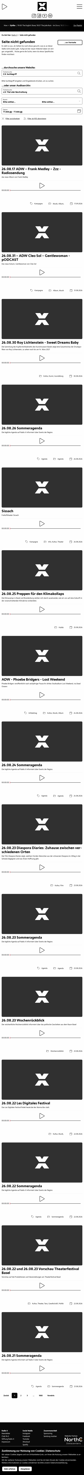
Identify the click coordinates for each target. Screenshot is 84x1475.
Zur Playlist (78, 25)
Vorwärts (50, 1396)
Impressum (6, 1442)
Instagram (26, 1433)
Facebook (26, 1436)
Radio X (14, 35)
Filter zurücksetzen (12, 119)
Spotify (25, 1445)
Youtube (26, 1439)
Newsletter (6, 1433)
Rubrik (5, 100)
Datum (5, 110)
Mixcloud (26, 1442)
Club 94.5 (5, 1436)
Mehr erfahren (9, 1469)
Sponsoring (48, 1433)
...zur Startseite (70, 42)
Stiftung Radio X (8, 1439)
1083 (41, 1396)
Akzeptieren (25, 1469)
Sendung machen (50, 1436)
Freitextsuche (7, 72)
